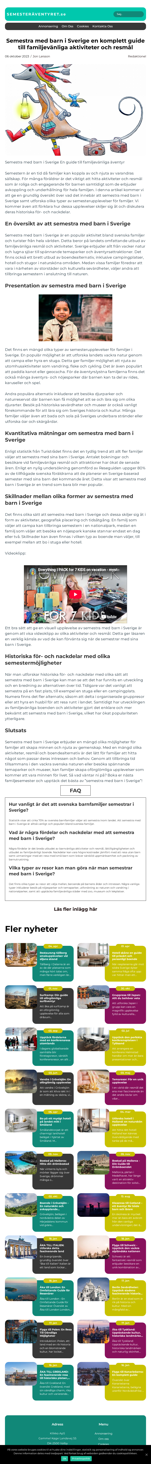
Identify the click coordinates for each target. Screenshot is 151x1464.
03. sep (53, 1030)
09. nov (53, 1154)
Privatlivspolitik (81, 1458)
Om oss (67, 26)
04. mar (125, 1111)
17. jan (125, 1280)
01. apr (125, 946)
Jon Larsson (41, 56)
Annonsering (48, 26)
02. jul (125, 1030)
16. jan (53, 1365)
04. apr (53, 946)
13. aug (125, 1196)
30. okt (125, 988)
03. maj (125, 1072)
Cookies (83, 26)
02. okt (53, 1196)
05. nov (125, 1154)
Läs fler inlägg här (75, 909)
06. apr (53, 1111)
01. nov (53, 988)
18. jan (53, 1238)
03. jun (53, 1072)
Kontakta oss (102, 26)
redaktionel (137, 56)
